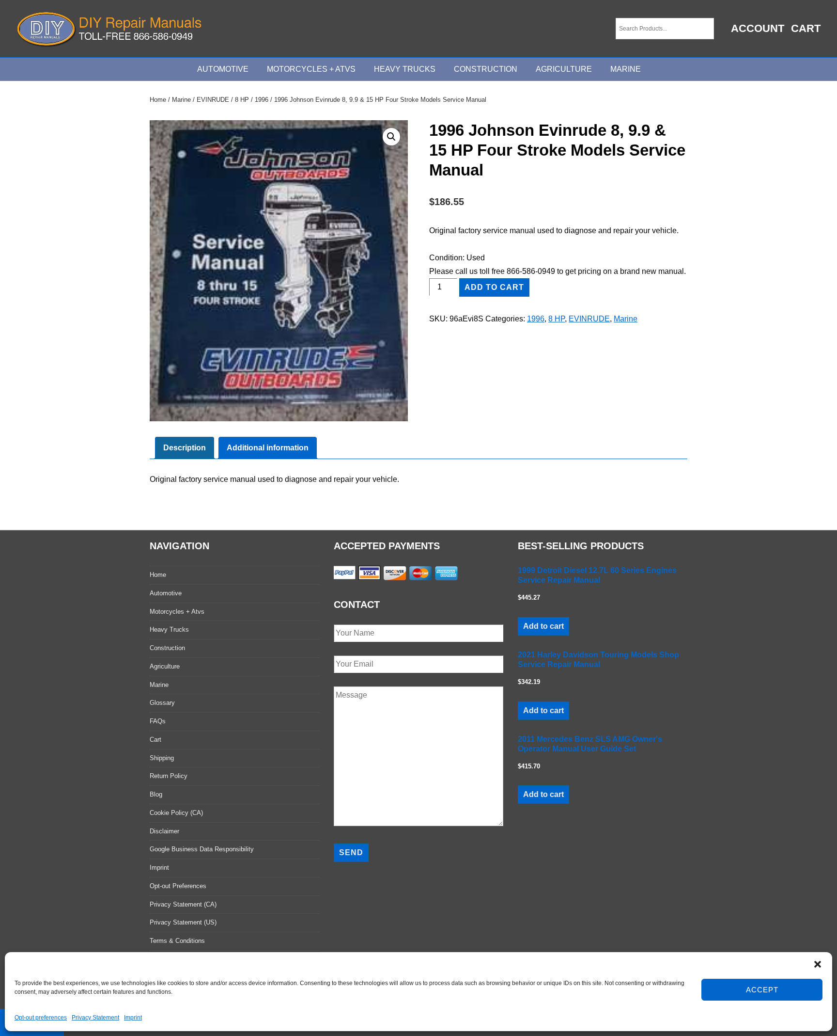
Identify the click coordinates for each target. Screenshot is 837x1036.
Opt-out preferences (41, 1017)
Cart (806, 28)
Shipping (162, 758)
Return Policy (168, 776)
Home (158, 99)
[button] (817, 964)
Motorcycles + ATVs (311, 69)
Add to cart (494, 287)
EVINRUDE (213, 99)
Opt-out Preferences (178, 886)
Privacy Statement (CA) (183, 904)
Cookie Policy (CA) (176, 812)
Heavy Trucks (404, 69)
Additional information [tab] (268, 448)
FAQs (158, 721)
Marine (625, 69)
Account (757, 28)
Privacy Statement (95, 1017)
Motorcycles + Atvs (177, 611)
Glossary (162, 702)
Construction (485, 69)
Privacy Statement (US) (183, 922)
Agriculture (564, 69)
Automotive (222, 69)
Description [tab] (184, 448)
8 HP (242, 99)
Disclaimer (164, 831)
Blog (156, 794)
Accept (762, 990)
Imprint (133, 1017)
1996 (261, 99)
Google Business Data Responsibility (202, 849)
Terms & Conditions (177, 940)
